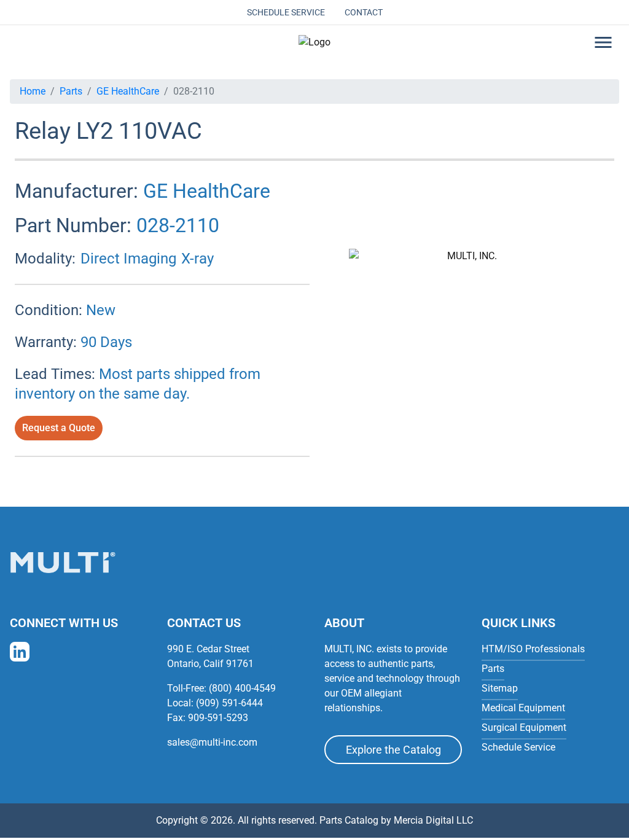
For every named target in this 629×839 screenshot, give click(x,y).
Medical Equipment (523, 708)
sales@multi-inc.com (212, 742)
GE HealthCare (127, 91)
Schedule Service (286, 12)
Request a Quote (58, 428)
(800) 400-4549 (242, 688)
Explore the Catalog (393, 749)
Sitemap (500, 688)
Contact (364, 12)
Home (32, 91)
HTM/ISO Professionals (533, 649)
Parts (71, 91)
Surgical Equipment (524, 727)
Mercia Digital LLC (433, 820)
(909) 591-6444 (229, 703)
